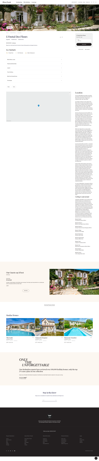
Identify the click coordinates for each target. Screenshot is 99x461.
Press (25, 441)
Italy (7, 441)
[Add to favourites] (62, 37)
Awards (26, 440)
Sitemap (81, 442)
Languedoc (19, 32)
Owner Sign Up (63, 440)
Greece (7, 443)
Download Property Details (49, 305)
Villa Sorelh (9, 338)
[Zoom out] (70, 94)
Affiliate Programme (64, 443)
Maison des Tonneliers (70, 338)
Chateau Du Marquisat (41, 338)
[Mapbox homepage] (8, 120)
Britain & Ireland (8, 440)
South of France (13, 32)
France (7, 32)
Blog (25, 443)
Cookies (81, 441)
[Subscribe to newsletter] (56, 399)
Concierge (33, 2)
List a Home (80, 2)
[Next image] (33, 327)
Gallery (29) (9, 27)
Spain (7, 442)
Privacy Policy (82, 440)
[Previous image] (8, 327)
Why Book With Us (46, 443)
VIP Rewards (45, 440)
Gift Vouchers (45, 441)
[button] (96, 458)
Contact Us (88, 2)
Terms (14, 86)
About (84, 2)
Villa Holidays (26, 2)
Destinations (19, 2)
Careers (26, 445)
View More (26, 290)
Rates (9, 86)
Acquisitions (63, 442)
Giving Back (26, 442)
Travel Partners (63, 441)
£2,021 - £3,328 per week (67, 342)
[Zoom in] (70, 93)
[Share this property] (60, 37)
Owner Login (63, 438)
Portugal (7, 445)
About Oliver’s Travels (28, 438)
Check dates (84, 44)
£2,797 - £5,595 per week (38, 342)
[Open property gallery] (49, 15)
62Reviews (14, 43)
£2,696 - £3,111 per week (9, 342)
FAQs (44, 442)
